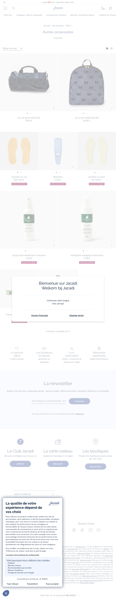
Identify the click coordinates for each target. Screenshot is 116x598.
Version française (39, 315)
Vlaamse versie (76, 315)
